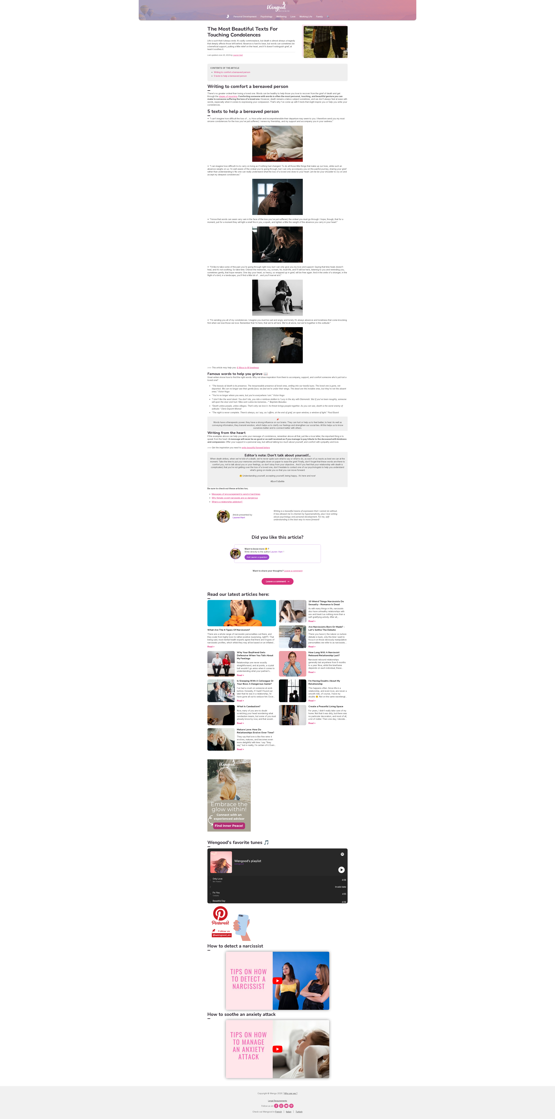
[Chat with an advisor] (229, 831)
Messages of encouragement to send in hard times (236, 494)
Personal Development (245, 16)
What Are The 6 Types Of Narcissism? (228, 630)
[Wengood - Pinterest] (229, 940)
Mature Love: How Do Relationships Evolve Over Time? (255, 731)
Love (293, 16)
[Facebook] (276, 1106)
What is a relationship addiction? (227, 501)
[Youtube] (286, 1106)
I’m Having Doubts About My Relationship (324, 682)
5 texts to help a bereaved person (230, 76)
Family (319, 16)
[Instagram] (281, 1106)
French (278, 1111)
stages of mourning (228, 96)
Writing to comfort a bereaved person (232, 72)
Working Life (305, 16)
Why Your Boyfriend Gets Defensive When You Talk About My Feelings (255, 655)
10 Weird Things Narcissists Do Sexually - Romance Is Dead (326, 603)
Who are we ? (290, 1093)
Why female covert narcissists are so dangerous (235, 498)
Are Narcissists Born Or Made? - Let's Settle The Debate (326, 628)
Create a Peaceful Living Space (325, 706)
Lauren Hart (238, 55)
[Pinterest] (291, 1106)
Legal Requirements (277, 1101)
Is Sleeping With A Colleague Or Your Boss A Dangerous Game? (255, 682)
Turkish (299, 1111)
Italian (288, 1111)
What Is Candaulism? (248, 706)
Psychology (266, 16)
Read (210, 646)
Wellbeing (281, 16)
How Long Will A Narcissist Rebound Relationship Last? (324, 654)
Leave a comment (276, 581)
